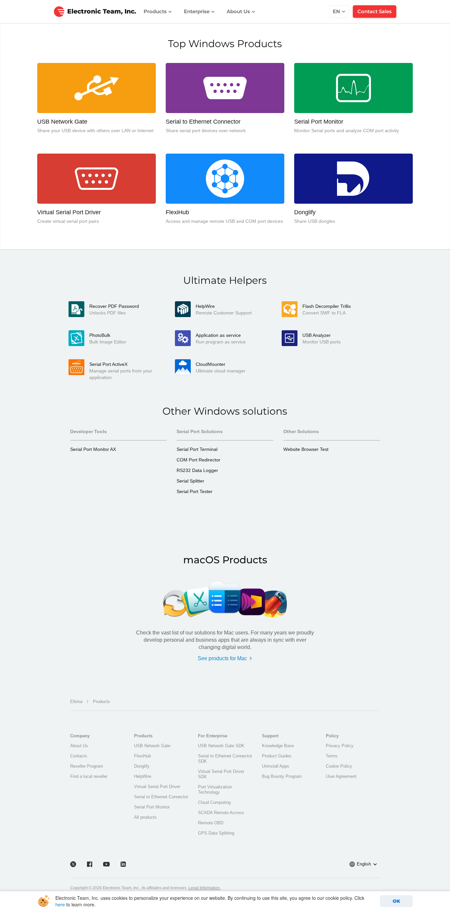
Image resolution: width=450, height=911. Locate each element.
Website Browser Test (305, 449)
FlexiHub (142, 755)
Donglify (142, 766)
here (60, 904)
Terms (332, 755)
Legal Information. (204, 888)
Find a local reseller (88, 776)
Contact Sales (374, 11)
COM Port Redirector (198, 459)
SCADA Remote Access (221, 812)
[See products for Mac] (225, 597)
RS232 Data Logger (197, 470)
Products (156, 11)
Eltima (76, 701)
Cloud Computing (214, 802)
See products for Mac (222, 658)
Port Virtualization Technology (215, 789)
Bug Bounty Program (282, 776)
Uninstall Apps (275, 766)
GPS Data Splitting (216, 833)
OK (396, 901)
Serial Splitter (190, 481)
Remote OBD (210, 822)
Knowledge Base (278, 745)
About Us (239, 11)
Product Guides (277, 755)
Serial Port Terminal (197, 449)
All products (145, 817)
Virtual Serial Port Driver (157, 786)
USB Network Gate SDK (221, 745)
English (364, 864)
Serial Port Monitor (152, 807)
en (336, 11)
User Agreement (341, 776)
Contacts (78, 755)
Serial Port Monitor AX (93, 449)
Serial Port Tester (194, 491)
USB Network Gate (152, 745)
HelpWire (142, 776)
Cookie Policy (339, 766)
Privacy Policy (339, 745)
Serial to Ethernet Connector (161, 796)
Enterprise (197, 11)
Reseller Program (86, 766)
